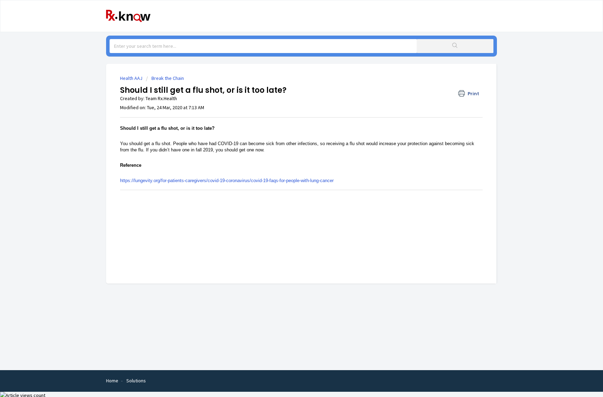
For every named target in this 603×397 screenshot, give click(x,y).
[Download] (288, 107)
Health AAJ (131, 78)
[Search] (455, 46)
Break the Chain (167, 78)
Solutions (136, 380)
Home (112, 380)
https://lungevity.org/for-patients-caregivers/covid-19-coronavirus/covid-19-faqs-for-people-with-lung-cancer (227, 180)
